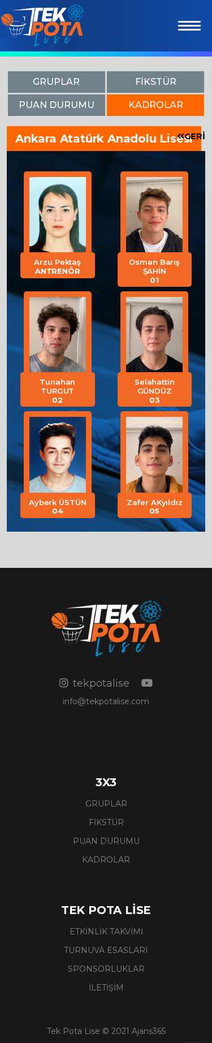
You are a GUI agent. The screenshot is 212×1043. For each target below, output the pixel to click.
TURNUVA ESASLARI (106, 950)
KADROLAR (106, 860)
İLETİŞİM (106, 987)
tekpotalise (101, 683)
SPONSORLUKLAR (106, 969)
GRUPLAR (106, 804)
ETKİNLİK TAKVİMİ (106, 931)
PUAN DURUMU (106, 841)
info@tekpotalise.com (106, 701)
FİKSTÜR (106, 822)
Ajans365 (149, 1031)
